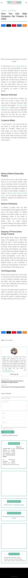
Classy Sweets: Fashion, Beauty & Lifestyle (14, 560)
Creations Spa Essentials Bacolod (12, 557)
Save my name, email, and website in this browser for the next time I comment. (14, 428)
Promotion (4, 10)
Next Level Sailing (8, 340)
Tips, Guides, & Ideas (12, 10)
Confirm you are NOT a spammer (10, 435)
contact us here (15, 464)
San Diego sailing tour (20, 66)
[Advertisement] (14, 42)
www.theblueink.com (7, 370)
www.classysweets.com (8, 371)
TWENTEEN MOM (14, 576)
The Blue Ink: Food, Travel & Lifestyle (13, 559)
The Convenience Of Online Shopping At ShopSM (13, 387)
